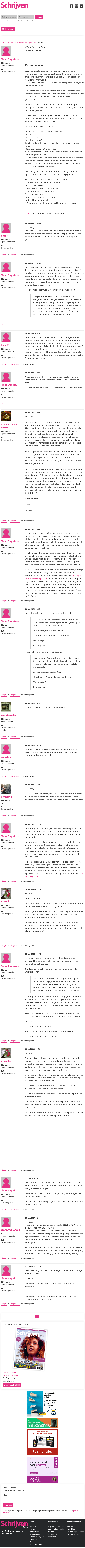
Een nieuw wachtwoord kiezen (27, 21)
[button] (8, 29)
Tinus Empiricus (10, 59)
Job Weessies (8, 715)
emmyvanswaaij (10, 1229)
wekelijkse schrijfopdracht (25, 42)
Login (4, 255)
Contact (33, 1539)
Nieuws (33, 1526)
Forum (32, 1529)
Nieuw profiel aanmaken (8, 21)
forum (10, 42)
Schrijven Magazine (38, 1537)
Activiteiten (34, 1531)
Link (28, 213)
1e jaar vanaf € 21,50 (12, 1385)
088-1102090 (6, 1533)
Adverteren (34, 1542)
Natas (4, 235)
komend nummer (11, 1375)
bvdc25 (5, 345)
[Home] (15, 6)
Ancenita (6, 901)
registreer (15, 255)
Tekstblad (71, 1529)
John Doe (6, 757)
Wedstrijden (35, 1534)
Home (3, 42)
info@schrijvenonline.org (12, 1531)
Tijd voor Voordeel (74, 1534)
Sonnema (6, 796)
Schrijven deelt (36, 1544)
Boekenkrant (72, 1526)
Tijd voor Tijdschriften (75, 1531)
